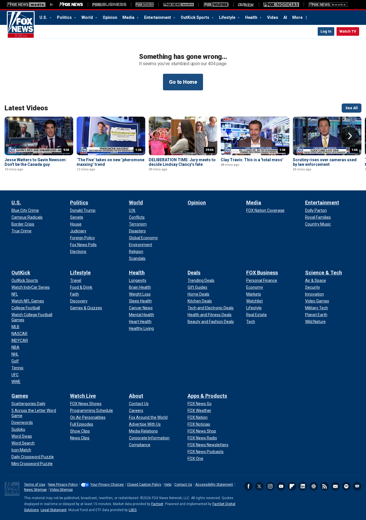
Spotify (346, 486)
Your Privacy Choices (107, 485)
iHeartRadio (357, 486)
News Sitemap (35, 490)
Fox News (21, 25)
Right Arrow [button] (350, 136)
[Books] (328, 4)
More (297, 17)
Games (19, 396)
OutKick (20, 273)
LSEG (133, 510)
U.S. (43, 17)
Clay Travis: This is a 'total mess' (252, 160)
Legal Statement (54, 510)
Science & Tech (323, 273)
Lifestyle (227, 17)
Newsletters (335, 486)
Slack (313, 486)
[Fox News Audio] (178, 4)
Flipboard (292, 486)
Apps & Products (207, 396)
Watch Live (83, 396)
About (136, 396)
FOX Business (262, 273)
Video (272, 17)
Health (251, 17)
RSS (324, 486)
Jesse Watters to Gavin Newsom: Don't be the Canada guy (36, 162)
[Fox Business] (109, 4)
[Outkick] (246, 5)
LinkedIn (303, 486)
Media (128, 17)
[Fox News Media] (71, 4)
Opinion (110, 17)
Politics (65, 17)
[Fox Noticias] (281, 4)
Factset (157, 504)
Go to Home (183, 82)
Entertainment (158, 17)
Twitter (259, 486)
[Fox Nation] (145, 4)
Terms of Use (34, 485)
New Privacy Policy (63, 485)
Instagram (270, 486)
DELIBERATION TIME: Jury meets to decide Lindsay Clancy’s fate (182, 162)
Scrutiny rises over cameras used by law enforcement (325, 162)
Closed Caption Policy (144, 485)
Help (167, 485)
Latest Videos (26, 108)
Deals (194, 273)
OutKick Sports (195, 17)
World (87, 17)
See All (351, 108)
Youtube (281, 486)
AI (285, 17)
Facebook (248, 486)
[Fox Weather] (216, 4)
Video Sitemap (61, 490)
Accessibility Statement (214, 485)
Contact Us (183, 485)
